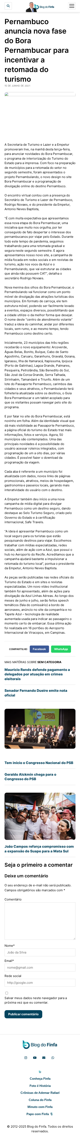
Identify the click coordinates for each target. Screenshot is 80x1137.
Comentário (13, 899)
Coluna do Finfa (40, 1100)
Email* (9, 961)
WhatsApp (61, 649)
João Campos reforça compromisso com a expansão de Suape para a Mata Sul (39, 848)
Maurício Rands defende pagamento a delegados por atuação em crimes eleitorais (37, 674)
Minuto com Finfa (40, 1107)
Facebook (39, 649)
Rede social (13, 976)
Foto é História (40, 1085)
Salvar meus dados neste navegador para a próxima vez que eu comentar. (36, 1000)
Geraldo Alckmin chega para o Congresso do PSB (30, 776)
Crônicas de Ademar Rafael (40, 1092)
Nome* (10, 946)
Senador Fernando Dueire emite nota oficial (36, 693)
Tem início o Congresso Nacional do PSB (39, 763)
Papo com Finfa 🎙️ (40, 1114)
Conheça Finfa (40, 1078)
